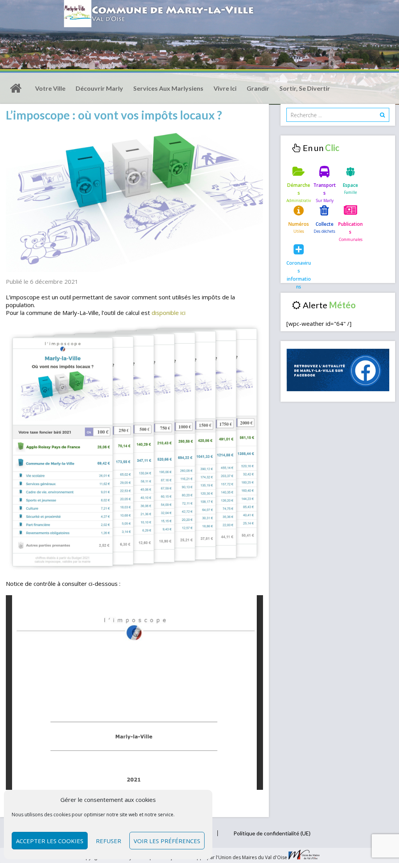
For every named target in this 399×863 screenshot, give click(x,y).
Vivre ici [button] (225, 88)
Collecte (325, 224)
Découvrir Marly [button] (99, 88)
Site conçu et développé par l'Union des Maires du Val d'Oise (220, 857)
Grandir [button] (258, 88)
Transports (324, 189)
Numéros (298, 224)
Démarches (298, 189)
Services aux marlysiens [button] (168, 88)
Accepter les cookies (49, 841)
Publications (350, 228)
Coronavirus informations (298, 269)
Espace (350, 185)
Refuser (108, 841)
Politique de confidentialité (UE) (272, 833)
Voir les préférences (167, 841)
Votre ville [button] (50, 88)
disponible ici (168, 312)
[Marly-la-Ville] (15, 88)
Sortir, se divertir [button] (304, 88)
